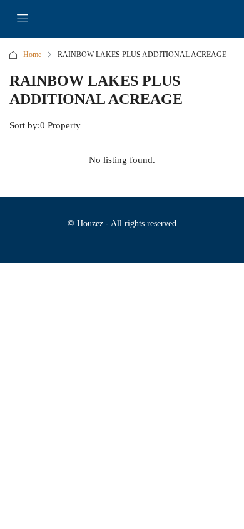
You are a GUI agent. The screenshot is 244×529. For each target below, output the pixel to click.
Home (32, 54)
